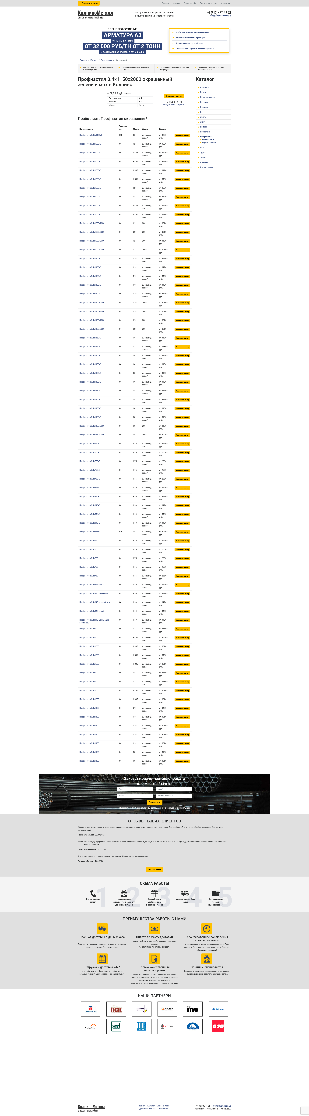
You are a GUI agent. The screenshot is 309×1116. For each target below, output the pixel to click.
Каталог (176, 3)
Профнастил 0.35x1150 (89, 532)
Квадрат (204, 107)
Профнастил (205, 137)
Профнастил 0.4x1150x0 (90, 338)
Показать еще (154, 869)
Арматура (204, 87)
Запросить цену (174, 96)
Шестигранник (206, 167)
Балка (203, 92)
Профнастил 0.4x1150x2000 (91, 426)
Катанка (204, 102)
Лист (202, 122)
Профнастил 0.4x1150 (89, 752)
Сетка (203, 147)
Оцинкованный (209, 142)
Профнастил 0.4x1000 (89, 629)
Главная (165, 3)
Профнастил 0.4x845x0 (89, 488)
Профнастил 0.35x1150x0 (90, 135)
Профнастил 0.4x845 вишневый (93, 593)
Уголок (203, 157)
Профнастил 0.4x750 (88, 540)
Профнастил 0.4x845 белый (91, 584)
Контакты (225, 3)
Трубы (203, 152)
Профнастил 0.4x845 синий (91, 611)
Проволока (205, 132)
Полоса (203, 127)
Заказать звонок (89, 3)
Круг (202, 112)
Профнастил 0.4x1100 (89, 708)
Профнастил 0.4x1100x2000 (91, 302)
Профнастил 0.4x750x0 (89, 443)
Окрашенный (208, 140)
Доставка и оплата (208, 3)
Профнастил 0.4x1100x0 (90, 258)
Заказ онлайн (190, 3)
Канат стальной (207, 97)
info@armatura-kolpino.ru (220, 15)
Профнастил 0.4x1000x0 (90, 144)
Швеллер (204, 162)
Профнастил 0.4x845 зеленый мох (94, 602)
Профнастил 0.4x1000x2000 (91, 223)
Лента (203, 117)
